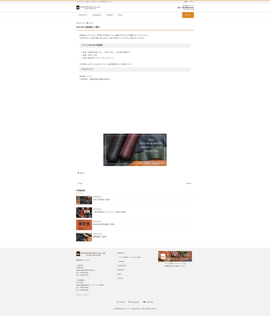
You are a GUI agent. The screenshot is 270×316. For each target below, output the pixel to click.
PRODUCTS (82, 15)
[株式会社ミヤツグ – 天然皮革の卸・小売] (88, 7)
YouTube (149, 302)
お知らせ (91, 23)
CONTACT (188, 15)
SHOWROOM (96, 15)
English (191, 1)
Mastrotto (122, 261)
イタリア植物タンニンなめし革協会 (130, 257)
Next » (189, 183)
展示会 (82, 173)
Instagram (135, 302)
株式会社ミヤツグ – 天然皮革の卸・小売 (131, 308)
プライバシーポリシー (83, 295)
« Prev (80, 183)
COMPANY (109, 15)
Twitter (122, 302)
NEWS (120, 15)
